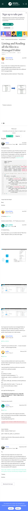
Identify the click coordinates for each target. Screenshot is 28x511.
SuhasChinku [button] (9, 58)
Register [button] (18, 136)
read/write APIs (19, 157)
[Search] (23, 3)
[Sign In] (26, 3)
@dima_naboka (5, 341)
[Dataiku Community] (14, 3)
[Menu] (2, 4)
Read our (21, 505)
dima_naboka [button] (9, 225)
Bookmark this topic (8, 484)
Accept (11, 508)
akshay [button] (7, 405)
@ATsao (9, 216)
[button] (26, 13)
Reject (18, 508)
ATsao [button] (7, 142)
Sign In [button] (9, 136)
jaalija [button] (7, 351)
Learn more (7, 27)
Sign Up (7, 24)
